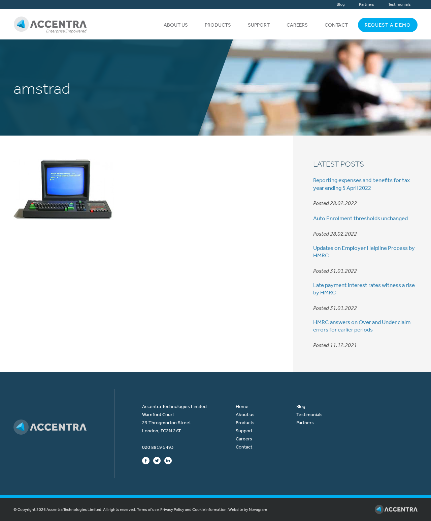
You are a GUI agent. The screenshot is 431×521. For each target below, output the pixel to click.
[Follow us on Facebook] (146, 460)
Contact (336, 25)
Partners (366, 4)
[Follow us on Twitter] (157, 460)
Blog (341, 4)
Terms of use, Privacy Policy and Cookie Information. (182, 509)
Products (218, 25)
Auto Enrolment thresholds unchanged (360, 218)
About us (176, 25)
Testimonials (399, 4)
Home (242, 406)
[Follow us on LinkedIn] (168, 460)
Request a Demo (388, 25)
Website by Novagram (247, 509)
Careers (297, 25)
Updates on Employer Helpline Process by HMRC (364, 251)
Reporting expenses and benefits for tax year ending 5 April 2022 (361, 184)
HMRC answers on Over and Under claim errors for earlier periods (361, 326)
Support (259, 25)
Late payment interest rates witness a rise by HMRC (364, 289)
